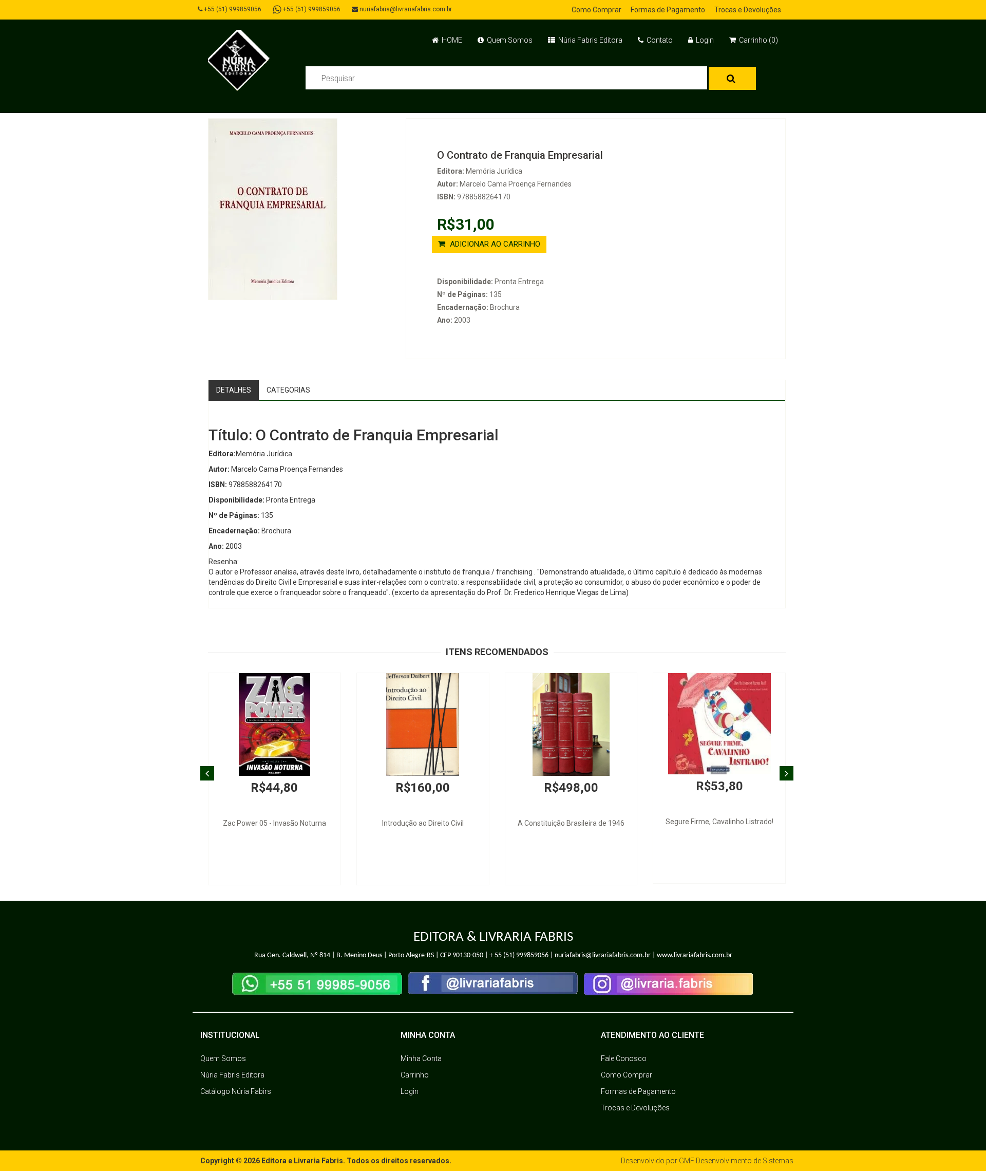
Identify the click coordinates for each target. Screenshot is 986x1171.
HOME (451, 40)
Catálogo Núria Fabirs (235, 1091)
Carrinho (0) (757, 40)
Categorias (288, 390)
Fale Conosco (624, 1058)
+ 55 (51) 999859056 (518, 955)
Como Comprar (596, 10)
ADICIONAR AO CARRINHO (494, 244)
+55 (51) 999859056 (231, 9)
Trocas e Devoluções (747, 10)
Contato (659, 40)
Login (704, 40)
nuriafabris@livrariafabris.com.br (405, 9)
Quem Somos (509, 40)
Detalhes (233, 390)
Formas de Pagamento (668, 10)
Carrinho (415, 1075)
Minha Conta (421, 1058)
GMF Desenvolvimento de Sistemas (736, 1161)
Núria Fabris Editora (589, 40)
